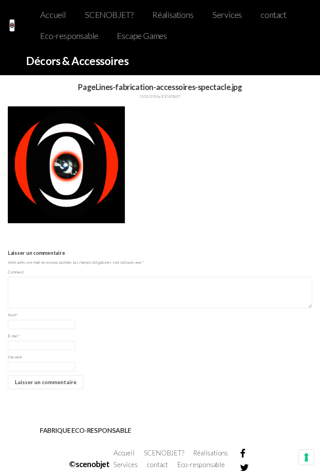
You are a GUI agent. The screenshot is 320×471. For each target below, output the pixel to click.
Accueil (53, 15)
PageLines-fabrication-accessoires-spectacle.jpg (46, 395)
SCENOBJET (171, 96)
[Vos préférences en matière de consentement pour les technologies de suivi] (306, 457)
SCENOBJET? (109, 15)
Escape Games (142, 36)
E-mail (14, 335)
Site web (14, 357)
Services (227, 15)
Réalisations (173, 15)
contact (273, 15)
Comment (16, 272)
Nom (13, 314)
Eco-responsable (69, 36)
